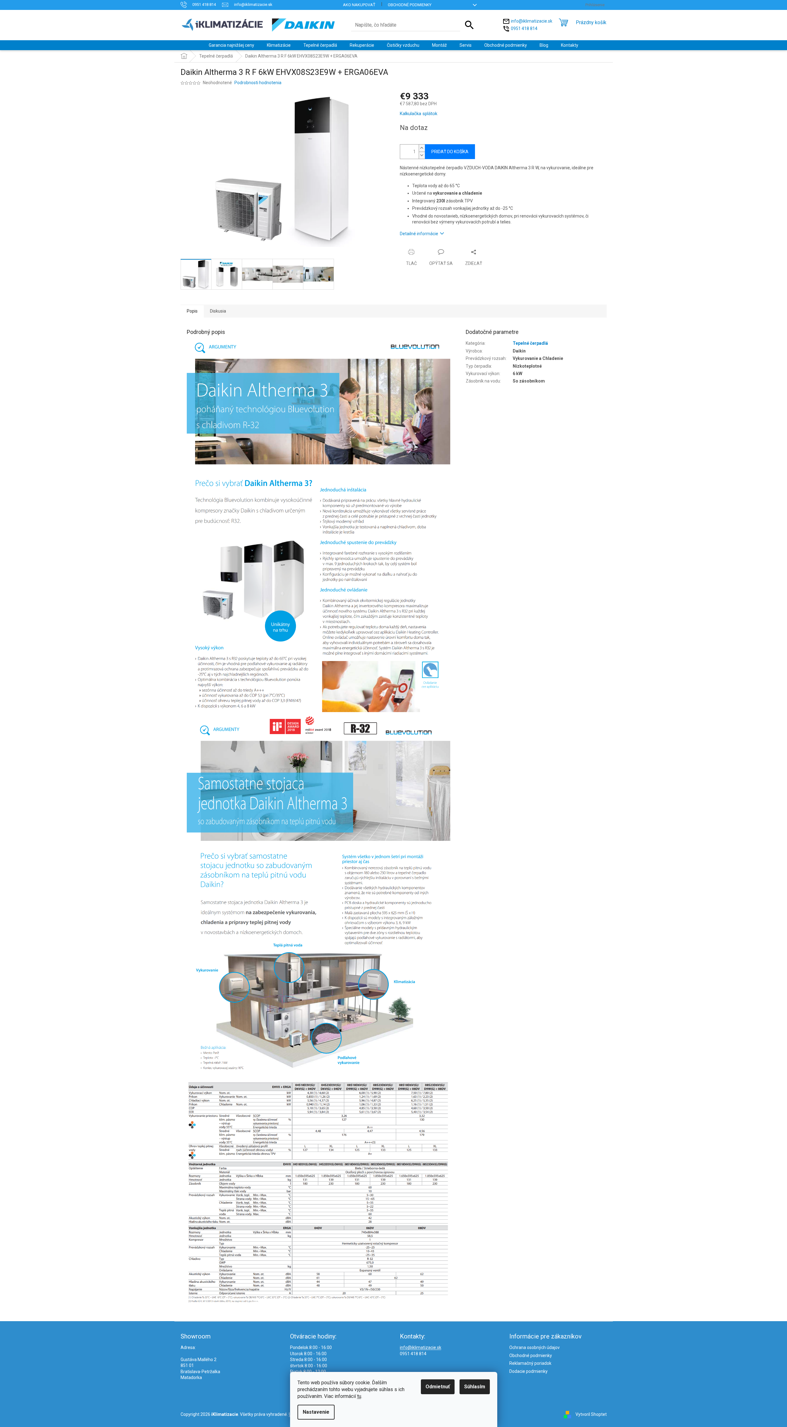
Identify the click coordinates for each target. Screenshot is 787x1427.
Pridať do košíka (449, 151)
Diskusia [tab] (218, 311)
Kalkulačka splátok (418, 113)
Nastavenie (316, 1412)
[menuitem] (231, 45)
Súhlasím (474, 1387)
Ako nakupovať (359, 4)
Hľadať (469, 25)
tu (359, 1396)
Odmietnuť (438, 1387)
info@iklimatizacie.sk (531, 20)
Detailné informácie (419, 233)
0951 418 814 (524, 28)
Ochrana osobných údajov (534, 1347)
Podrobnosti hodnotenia (257, 82)
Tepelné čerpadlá (530, 343)
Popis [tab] (192, 311)
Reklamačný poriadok (530, 1363)
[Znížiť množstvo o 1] (422, 155)
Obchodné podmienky (409, 4)
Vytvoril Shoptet (591, 1414)
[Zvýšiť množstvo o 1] (422, 148)
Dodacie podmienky (528, 1371)
